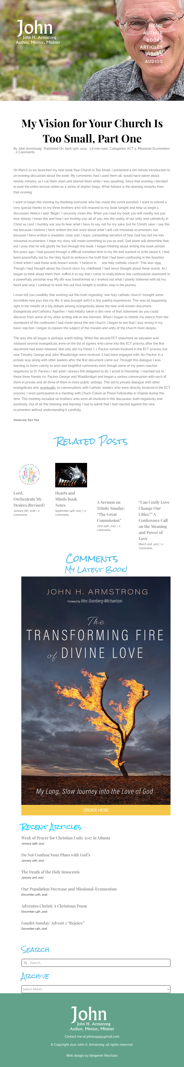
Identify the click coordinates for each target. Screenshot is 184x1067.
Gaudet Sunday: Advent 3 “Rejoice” (52, 923)
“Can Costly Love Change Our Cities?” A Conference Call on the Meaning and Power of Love (154, 520)
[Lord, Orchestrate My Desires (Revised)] (29, 465)
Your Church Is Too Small (91, 170)
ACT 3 (131, 148)
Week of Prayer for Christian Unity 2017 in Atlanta (65, 837)
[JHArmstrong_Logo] (92, 1004)
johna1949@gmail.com (103, 1036)
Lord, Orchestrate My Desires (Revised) (28, 499)
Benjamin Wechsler (104, 1055)
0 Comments (25, 152)
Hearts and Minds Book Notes (66, 499)
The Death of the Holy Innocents (50, 872)
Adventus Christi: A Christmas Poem (54, 906)
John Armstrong (30, 148)
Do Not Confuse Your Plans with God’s (55, 854)
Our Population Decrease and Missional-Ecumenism (69, 889)
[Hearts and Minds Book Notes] (71, 465)
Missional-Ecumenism (154, 148)
